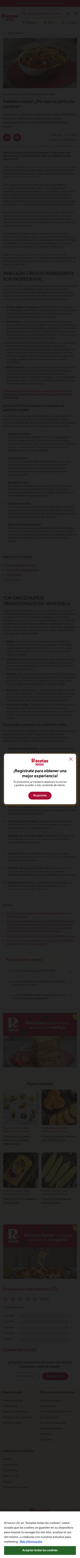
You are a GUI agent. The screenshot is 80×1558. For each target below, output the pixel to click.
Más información (31, 1541)
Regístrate (40, 795)
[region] (40, 1534)
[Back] (71, 759)
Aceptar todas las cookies (40, 1550)
